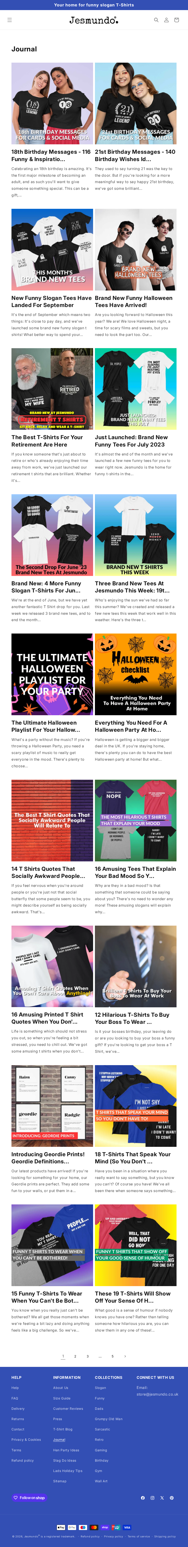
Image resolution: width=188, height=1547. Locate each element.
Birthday (102, 1460)
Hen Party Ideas (66, 1450)
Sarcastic (102, 1429)
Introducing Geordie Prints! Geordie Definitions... (48, 1158)
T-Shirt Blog (62, 1429)
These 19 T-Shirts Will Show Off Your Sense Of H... (133, 1297)
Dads (99, 1408)
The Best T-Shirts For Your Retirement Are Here (47, 441)
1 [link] (63, 1356)
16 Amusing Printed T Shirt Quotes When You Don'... (47, 1018)
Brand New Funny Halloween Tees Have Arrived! (134, 301)
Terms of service (139, 1536)
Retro (99, 1439)
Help (15, 1388)
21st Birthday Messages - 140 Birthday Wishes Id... (135, 155)
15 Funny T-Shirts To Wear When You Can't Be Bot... (46, 1297)
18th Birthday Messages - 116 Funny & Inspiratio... (51, 155)
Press (57, 1419)
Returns (17, 1419)
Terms (16, 1450)
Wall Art (101, 1481)
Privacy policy (113, 1536)
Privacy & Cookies (26, 1439)
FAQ (14, 1398)
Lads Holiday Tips (67, 1471)
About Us (60, 1388)
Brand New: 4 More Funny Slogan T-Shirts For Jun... (46, 587)
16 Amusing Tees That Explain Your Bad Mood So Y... (135, 872)
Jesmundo (31, 1536)
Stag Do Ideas (64, 1460)
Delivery (18, 1408)
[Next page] (125, 1356)
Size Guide (62, 1398)
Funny (100, 1398)
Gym (98, 1471)
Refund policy (22, 1460)
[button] (10, 20)
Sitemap (59, 1481)
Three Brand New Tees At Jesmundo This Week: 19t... (132, 587)
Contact (17, 1429)
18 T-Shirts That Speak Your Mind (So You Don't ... (133, 1158)
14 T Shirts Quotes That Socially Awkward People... (48, 872)
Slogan (100, 1388)
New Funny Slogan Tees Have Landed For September (51, 301)
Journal (59, 1439)
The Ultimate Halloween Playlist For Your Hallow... (45, 726)
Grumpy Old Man (108, 1419)
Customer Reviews (68, 1408)
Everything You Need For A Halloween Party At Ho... (131, 726)
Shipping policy (165, 1536)
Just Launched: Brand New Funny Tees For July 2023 (131, 441)
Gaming (101, 1450)
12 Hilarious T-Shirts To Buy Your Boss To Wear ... (132, 1018)
